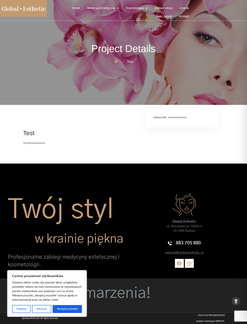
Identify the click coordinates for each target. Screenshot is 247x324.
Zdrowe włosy (164, 8)
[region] (47, 293)
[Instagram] (189, 263)
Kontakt (184, 16)
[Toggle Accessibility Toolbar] (236, 301)
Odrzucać (41, 309)
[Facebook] (179, 263)
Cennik (184, 8)
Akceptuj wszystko (67, 309)
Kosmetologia (135, 8)
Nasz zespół (164, 16)
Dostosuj (21, 309)
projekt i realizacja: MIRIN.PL (210, 321)
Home (76, 8)
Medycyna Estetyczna (101, 8)
